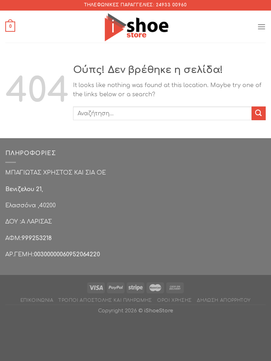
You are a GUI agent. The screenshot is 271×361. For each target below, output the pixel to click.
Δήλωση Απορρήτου (224, 300)
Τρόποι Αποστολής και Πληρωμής (105, 300)
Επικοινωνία (37, 300)
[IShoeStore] (135, 26)
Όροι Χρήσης (174, 300)
